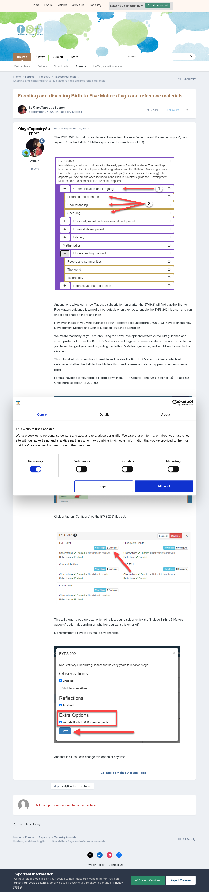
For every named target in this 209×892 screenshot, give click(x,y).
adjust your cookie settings (30, 882)
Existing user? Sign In (125, 5)
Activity (40, 56)
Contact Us (116, 864)
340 (36, 168)
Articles (62, 5)
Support (58, 56)
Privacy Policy (95, 864)
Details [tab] (105, 414)
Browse (22, 56)
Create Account (158, 5)
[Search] (191, 56)
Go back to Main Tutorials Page (123, 772)
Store (74, 56)
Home (36, 5)
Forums (81, 66)
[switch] (81, 469)
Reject (103, 486)
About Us (78, 5)
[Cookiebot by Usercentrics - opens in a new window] (175, 403)
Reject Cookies (180, 880)
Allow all (164, 486)
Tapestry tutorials (71, 111)
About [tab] (165, 414)
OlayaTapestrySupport (49, 107)
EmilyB (65, 786)
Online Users (22, 66)
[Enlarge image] (114, 223)
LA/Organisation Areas (107, 66)
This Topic (174, 56)
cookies (40, 878)
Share (154, 109)
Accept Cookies (149, 880)
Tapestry (95, 5)
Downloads (61, 66)
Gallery (42, 66)
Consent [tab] (43, 414)
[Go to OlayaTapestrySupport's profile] (22, 109)
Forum (48, 5)
